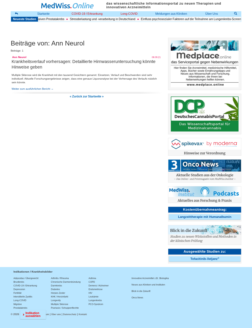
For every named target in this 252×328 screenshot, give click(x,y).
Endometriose (96, 289)
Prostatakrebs (20, 308)
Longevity (56, 300)
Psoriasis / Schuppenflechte (65, 308)
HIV (90, 293)
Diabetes (55, 289)
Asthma (92, 278)
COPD (92, 282)
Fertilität (17, 293)
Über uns (56, 314)
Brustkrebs (18, 282)
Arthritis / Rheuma (60, 278)
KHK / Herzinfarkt (59, 296)
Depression (19, 289)
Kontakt (83, 314)
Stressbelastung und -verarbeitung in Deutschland (99, 19)
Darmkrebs (56, 285)
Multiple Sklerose (59, 304)
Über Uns (211, 13)
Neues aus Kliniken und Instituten (148, 284)
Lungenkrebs (95, 300)
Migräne (17, 304)
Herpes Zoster (58, 293)
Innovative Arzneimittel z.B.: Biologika (150, 278)
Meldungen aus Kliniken (171, 13)
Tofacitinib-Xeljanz (204, 259)
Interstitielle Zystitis (22, 296)
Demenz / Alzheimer (99, 285)
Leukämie (94, 296)
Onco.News (137, 297)
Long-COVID (129, 13)
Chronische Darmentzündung (66, 282)
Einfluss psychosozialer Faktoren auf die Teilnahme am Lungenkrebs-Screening (189, 19)
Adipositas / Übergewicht (25, 278)
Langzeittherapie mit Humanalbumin (204, 217)
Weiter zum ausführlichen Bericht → (32, 88)
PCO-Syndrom (96, 304)
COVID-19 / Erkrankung (87, 13)
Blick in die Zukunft (141, 291)
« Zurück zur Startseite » (87, 96)
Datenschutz (69, 314)
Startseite (43, 13)
